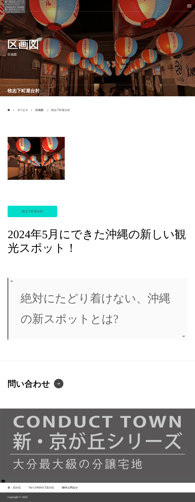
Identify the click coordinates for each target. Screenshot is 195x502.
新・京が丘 (14, 487)
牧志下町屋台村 (32, 211)
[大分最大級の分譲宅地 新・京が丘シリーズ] (14, 5)
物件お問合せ (70, 487)
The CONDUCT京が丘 (41, 487)
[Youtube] (3, 481)
